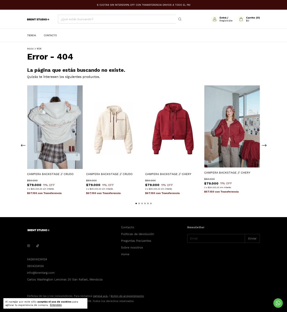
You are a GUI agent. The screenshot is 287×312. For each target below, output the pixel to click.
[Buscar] (180, 19)
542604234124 (37, 259)
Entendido (56, 305)
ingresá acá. (100, 296)
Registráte (226, 20)
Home (125, 254)
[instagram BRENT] (28, 245)
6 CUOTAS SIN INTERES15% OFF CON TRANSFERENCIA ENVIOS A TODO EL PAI (143, 4)
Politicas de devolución (137, 234)
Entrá (223, 17)
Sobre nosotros (132, 247)
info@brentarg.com (41, 272)
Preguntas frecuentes (136, 240)
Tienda (31, 35)
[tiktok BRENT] (37, 245)
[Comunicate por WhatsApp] (278, 303)
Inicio (30, 48)
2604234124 (35, 266)
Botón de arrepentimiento (127, 296)
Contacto (50, 35)
